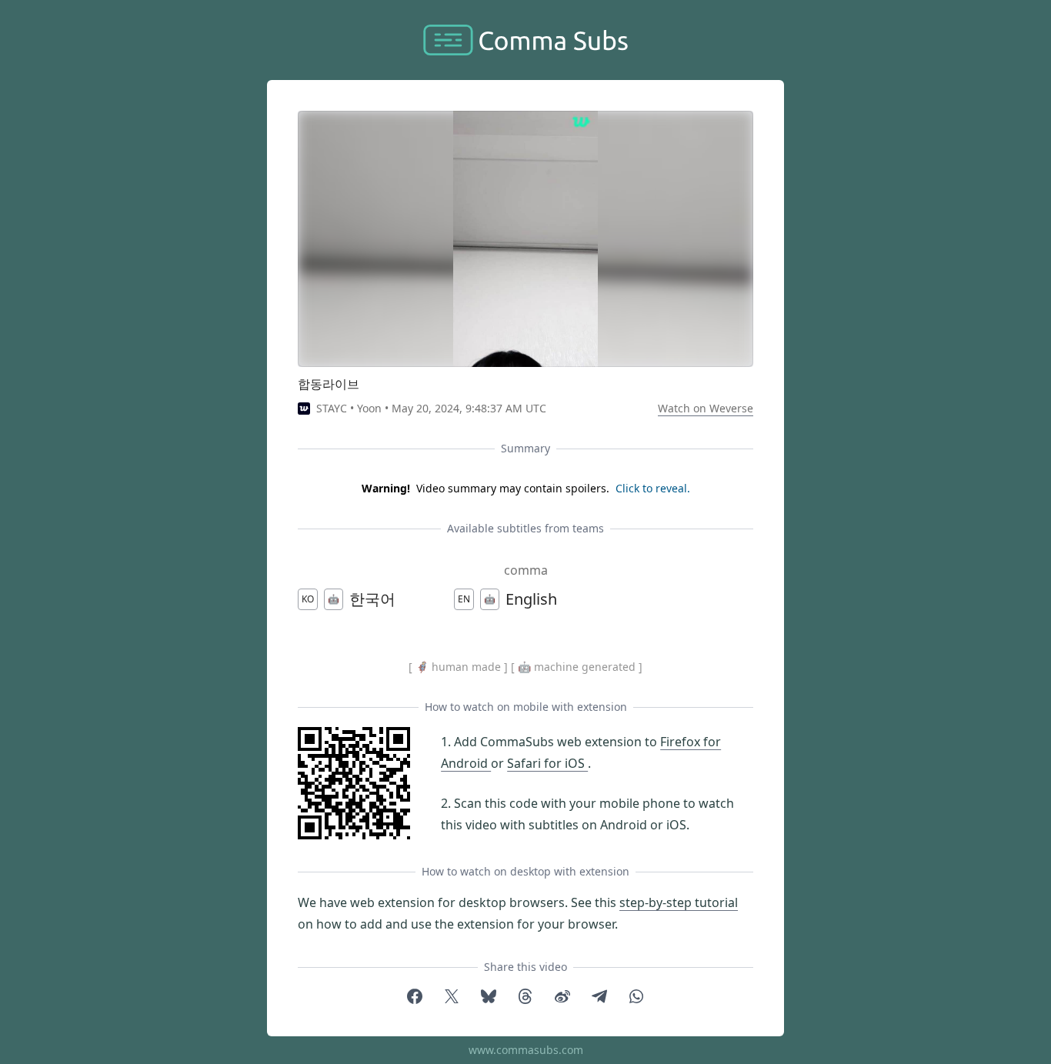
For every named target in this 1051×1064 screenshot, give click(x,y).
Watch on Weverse (705, 408)
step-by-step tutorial (678, 902)
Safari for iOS (547, 763)
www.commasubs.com (526, 1049)
